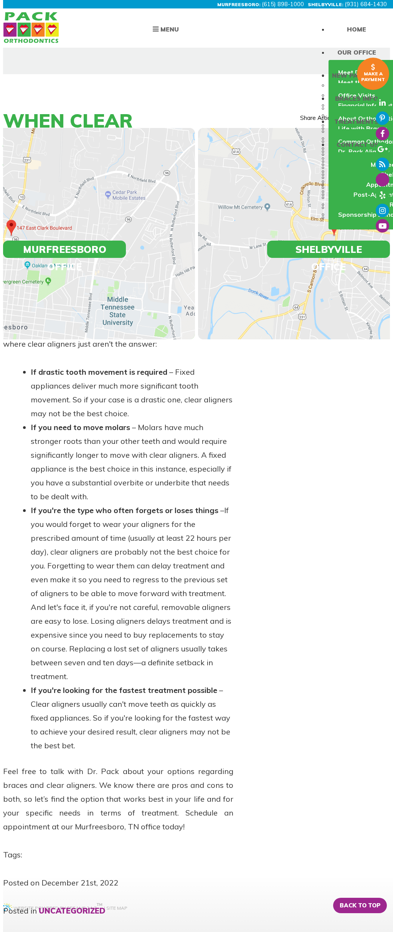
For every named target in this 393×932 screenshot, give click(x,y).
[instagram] (382, 210)
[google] (382, 149)
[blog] (382, 164)
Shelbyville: (325, 4)
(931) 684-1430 (366, 4)
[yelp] (382, 195)
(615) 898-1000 (283, 4)
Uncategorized (72, 910)
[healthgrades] (382, 179)
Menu (169, 29)
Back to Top (360, 905)
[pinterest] (382, 118)
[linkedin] (382, 103)
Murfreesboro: (239, 4)
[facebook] (382, 133)
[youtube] (382, 226)
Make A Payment (373, 76)
